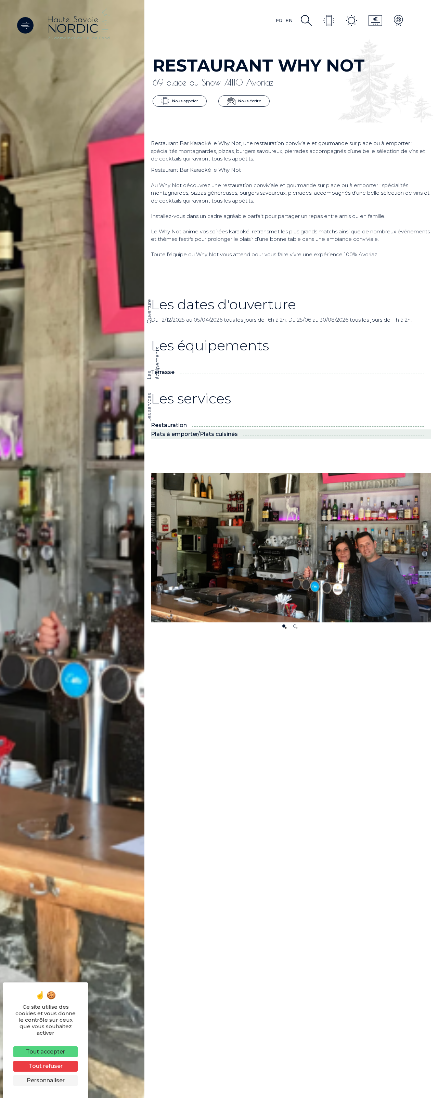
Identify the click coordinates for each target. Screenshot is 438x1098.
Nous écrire (249, 100)
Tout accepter (45, 1051)
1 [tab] (283, 626)
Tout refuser (46, 1066)
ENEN (288, 20)
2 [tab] (294, 626)
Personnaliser (46, 1080)
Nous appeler (184, 100)
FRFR (279, 20)
